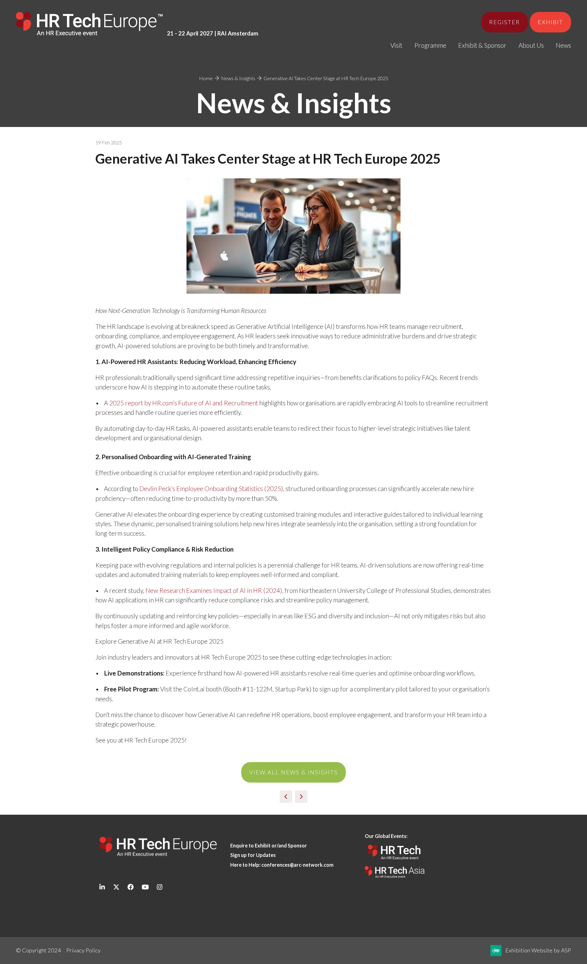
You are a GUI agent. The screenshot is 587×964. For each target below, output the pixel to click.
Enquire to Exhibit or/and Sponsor (269, 845)
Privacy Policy (83, 950)
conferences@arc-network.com (297, 865)
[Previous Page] (286, 797)
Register (504, 22)
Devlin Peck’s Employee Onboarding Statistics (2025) (211, 488)
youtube (145, 887)
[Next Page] (301, 797)
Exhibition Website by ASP (538, 950)
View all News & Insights (293, 772)
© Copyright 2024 (38, 950)
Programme (430, 45)
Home (206, 78)
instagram (159, 887)
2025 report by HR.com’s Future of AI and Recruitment (183, 403)
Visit (396, 45)
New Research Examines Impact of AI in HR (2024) (214, 590)
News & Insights (238, 78)
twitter (116, 887)
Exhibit (550, 22)
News (563, 45)
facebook (130, 887)
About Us (531, 45)
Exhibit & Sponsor (482, 45)
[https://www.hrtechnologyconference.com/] (394, 861)
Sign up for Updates (253, 855)
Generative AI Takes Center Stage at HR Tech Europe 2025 (326, 78)
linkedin (102, 887)
